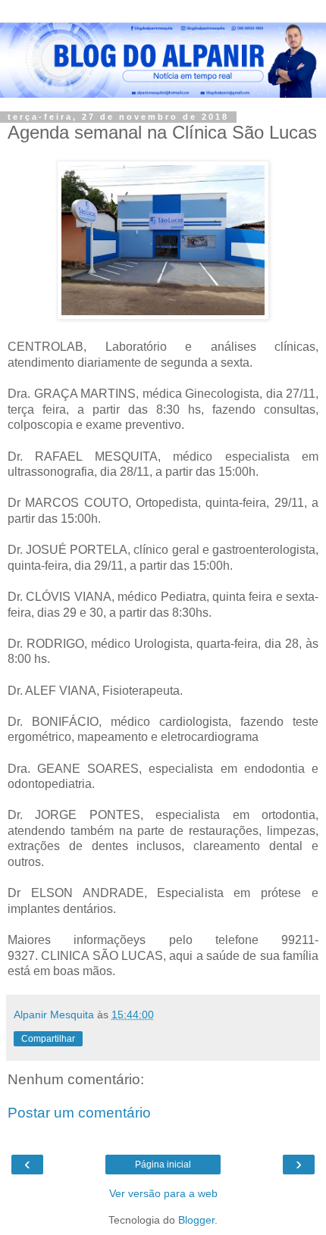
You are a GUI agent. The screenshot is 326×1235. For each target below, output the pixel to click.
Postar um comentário (79, 1113)
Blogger (196, 1220)
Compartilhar (48, 1038)
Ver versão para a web (163, 1193)
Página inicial (163, 1164)
